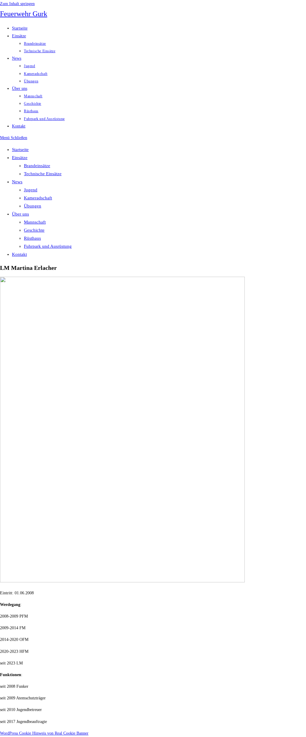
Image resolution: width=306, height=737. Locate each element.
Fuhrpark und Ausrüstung (48, 246)
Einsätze (19, 157)
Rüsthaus (32, 238)
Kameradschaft (38, 198)
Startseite (20, 149)
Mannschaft (35, 222)
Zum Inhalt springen (17, 3)
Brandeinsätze (37, 165)
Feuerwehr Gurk (23, 14)
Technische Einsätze (43, 173)
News (17, 181)
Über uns (20, 214)
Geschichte (34, 230)
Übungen (32, 206)
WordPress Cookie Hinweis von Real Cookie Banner (44, 733)
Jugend (30, 189)
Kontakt (19, 254)
